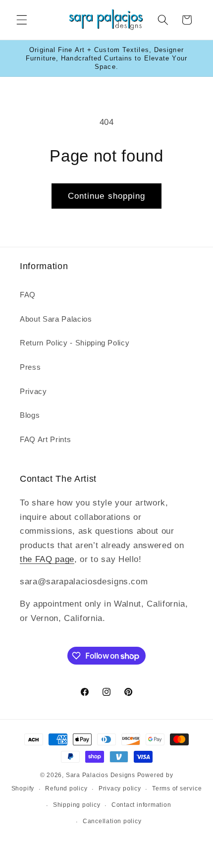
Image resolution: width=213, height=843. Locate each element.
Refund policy (66, 788)
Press (30, 367)
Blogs (30, 415)
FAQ (28, 294)
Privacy (33, 391)
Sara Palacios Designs (100, 775)
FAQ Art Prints (45, 439)
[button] (22, 20)
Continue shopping (107, 195)
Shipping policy (77, 804)
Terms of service (177, 788)
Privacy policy (120, 788)
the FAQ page (47, 559)
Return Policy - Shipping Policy (74, 342)
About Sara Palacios (56, 319)
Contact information (141, 804)
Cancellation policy (112, 821)
